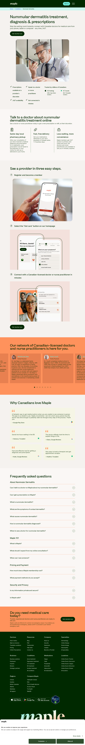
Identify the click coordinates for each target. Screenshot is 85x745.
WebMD (29, 691)
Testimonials (30, 645)
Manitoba (12, 689)
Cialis (45, 661)
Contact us (30, 650)
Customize (41, 741)
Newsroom (47, 645)
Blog (28, 640)
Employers (13, 661)
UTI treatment (31, 663)
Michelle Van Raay (23, 356)
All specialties (65, 650)
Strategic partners (15, 668)
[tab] (34, 387)
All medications (48, 670)
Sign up (66, 3)
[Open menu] (73, 3)
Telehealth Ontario (32, 679)
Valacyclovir (47, 668)
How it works (13, 640)
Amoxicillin (47, 666)
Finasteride (47, 663)
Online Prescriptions (15, 650)
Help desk (30, 647)
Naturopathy (64, 647)
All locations (64, 670)
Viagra (46, 659)
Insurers (12, 663)
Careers (46, 647)
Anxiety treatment (32, 668)
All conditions (30, 670)
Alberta (12, 686)
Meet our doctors (14, 643)
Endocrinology (65, 645)
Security (46, 643)
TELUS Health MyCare (33, 684)
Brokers (12, 666)
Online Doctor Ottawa (67, 668)
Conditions (18, 9)
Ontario (12, 679)
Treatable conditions (15, 645)
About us (46, 640)
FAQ (28, 643)
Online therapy (65, 643)
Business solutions (15, 659)
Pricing (12, 647)
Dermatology (64, 640)
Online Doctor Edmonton (67, 666)
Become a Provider (49, 650)
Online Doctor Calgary (67, 663)
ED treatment (30, 666)
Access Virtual (31, 686)
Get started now (17, 34)
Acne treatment (31, 659)
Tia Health (30, 689)
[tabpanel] (25, 368)
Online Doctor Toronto (67, 659)
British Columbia (14, 684)
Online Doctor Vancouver (68, 661)
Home (11, 9)
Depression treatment (33, 661)
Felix (28, 682)
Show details (77, 736)
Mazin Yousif (54, 356)
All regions (13, 691)
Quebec (12, 682)
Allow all (70, 741)
